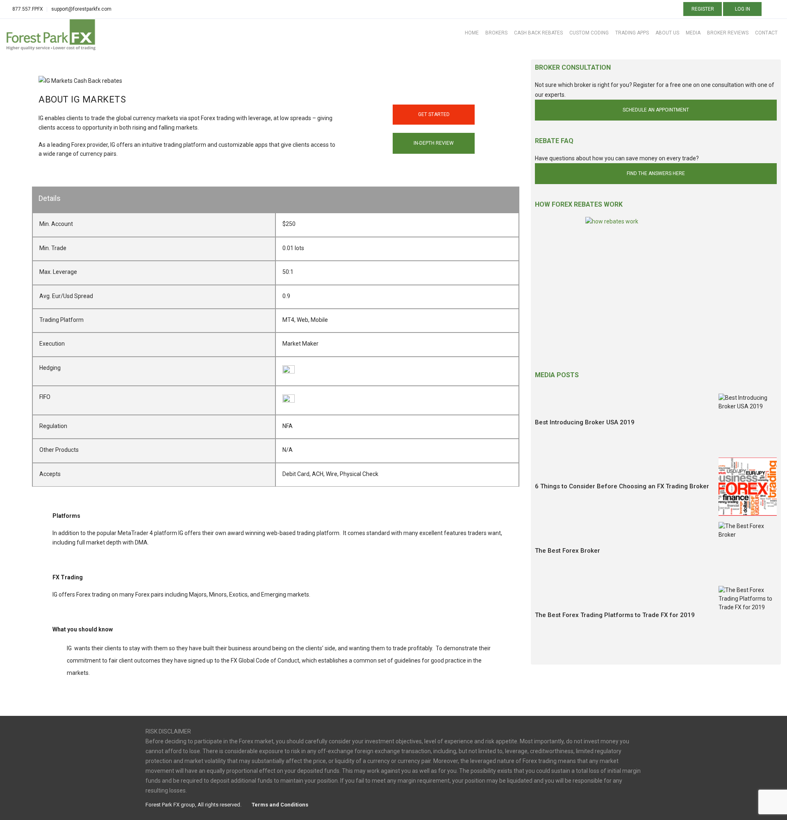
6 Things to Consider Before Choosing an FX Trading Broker (622, 486)
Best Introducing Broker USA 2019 (585, 422)
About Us (667, 33)
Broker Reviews (727, 33)
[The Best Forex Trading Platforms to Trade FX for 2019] (748, 615)
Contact (766, 33)
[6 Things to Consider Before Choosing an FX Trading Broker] (748, 487)
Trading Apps (632, 33)
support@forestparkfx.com (81, 9)
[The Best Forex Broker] (748, 551)
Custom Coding (589, 33)
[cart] (770, 10)
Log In (742, 9)
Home (472, 33)
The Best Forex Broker (567, 550)
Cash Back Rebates (538, 33)
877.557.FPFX (27, 9)
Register (702, 9)
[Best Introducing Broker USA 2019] (748, 423)
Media (693, 33)
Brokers (496, 33)
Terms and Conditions (280, 805)
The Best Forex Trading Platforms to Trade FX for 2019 (615, 615)
